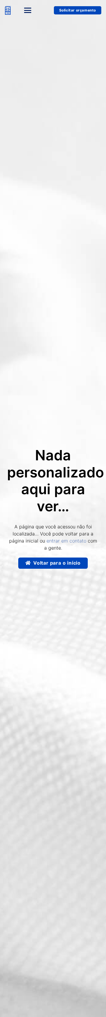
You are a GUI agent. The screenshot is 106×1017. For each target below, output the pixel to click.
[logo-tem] (8, 10)
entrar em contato (66, 541)
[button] (32, 10)
